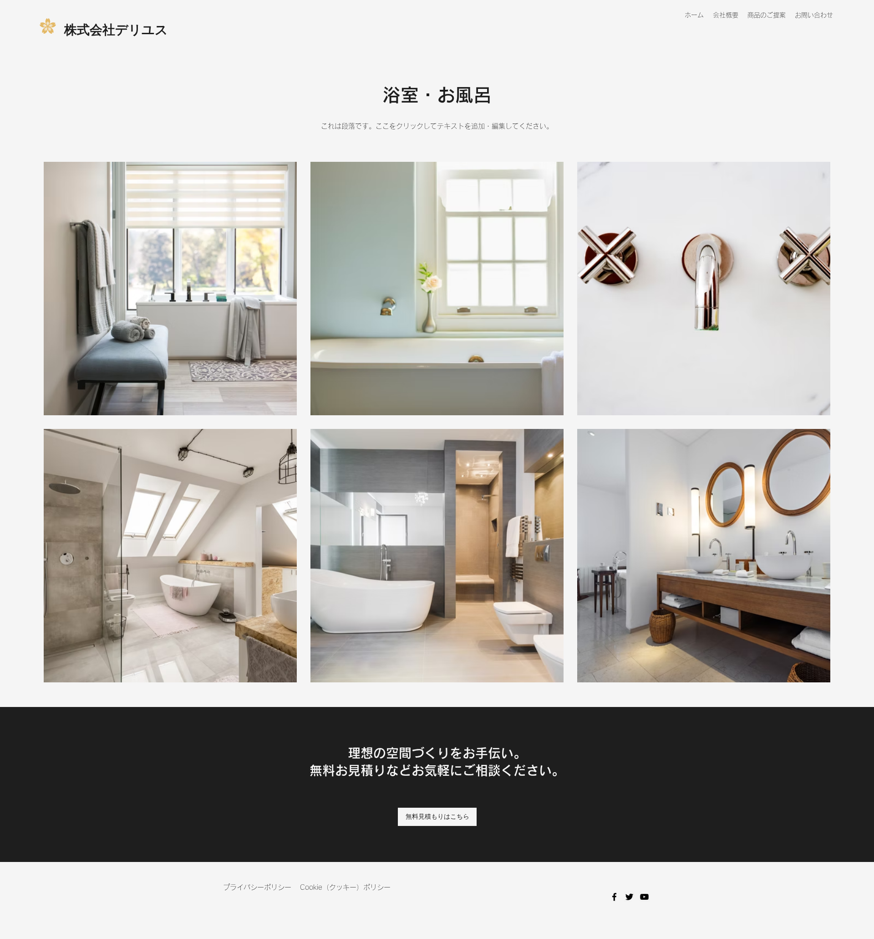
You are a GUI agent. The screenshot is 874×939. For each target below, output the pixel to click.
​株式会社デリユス (116, 29)
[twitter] (629, 897)
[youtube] (644, 897)
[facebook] (614, 897)
